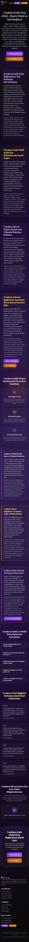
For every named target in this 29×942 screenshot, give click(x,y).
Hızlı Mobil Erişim (10, 365)
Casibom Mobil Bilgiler (6, 905)
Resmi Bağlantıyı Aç (14, 59)
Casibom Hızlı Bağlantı (6, 896)
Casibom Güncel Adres (6, 898)
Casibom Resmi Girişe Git (13, 618)
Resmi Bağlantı (14, 860)
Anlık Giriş (17, 3)
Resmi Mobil (24, 3)
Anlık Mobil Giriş (14, 855)
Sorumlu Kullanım (5, 911)
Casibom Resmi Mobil (6, 893)
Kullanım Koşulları (5, 909)
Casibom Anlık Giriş (5, 891)
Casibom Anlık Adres (11, 361)
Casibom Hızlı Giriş (15, 54)
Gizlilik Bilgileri (4, 907)
